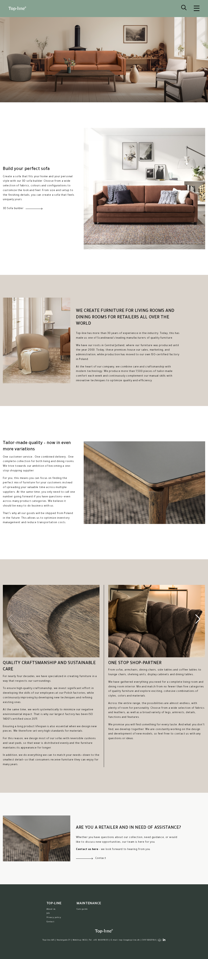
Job (48, 913)
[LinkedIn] (164, 939)
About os (51, 909)
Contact (50, 922)
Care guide (82, 909)
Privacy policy (54, 918)
